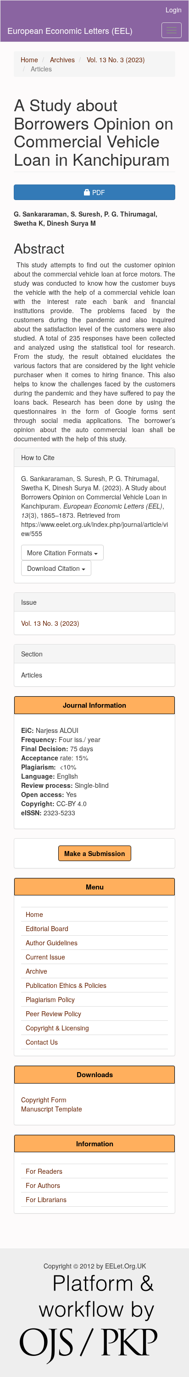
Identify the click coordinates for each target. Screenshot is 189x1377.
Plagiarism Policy (50, 999)
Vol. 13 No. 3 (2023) (116, 59)
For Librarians (46, 1199)
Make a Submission (94, 853)
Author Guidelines (52, 942)
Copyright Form (44, 1099)
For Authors (43, 1185)
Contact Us (42, 1041)
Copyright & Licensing (57, 1027)
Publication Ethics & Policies (66, 985)
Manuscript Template (51, 1108)
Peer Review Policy (53, 1013)
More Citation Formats (60, 552)
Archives (62, 59)
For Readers (44, 1171)
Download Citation (54, 568)
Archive (36, 971)
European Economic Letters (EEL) (70, 30)
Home (29, 59)
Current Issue (45, 956)
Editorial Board (47, 928)
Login (174, 9)
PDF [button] (124, 192)
